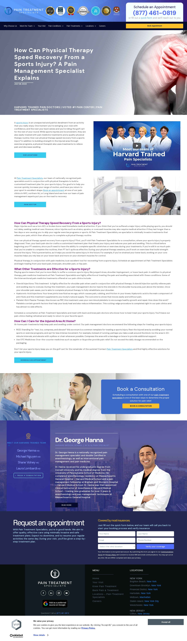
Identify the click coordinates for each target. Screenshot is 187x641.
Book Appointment (154, 26)
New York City (144, 601)
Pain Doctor (30, 204)
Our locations (30, 155)
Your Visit (42, 26)
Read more (66, 505)
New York (136, 578)
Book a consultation (141, 406)
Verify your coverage (155, 546)
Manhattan (140, 597)
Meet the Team (26, 26)
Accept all (165, 622)
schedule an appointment (33, 360)
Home (95, 578)
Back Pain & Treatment (105, 590)
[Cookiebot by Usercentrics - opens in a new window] (16, 636)
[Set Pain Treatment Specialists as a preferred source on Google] (55, 607)
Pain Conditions (54, 26)
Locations (90, 26)
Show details (39, 635)
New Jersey (137, 610)
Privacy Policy (111, 555)
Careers (102, 26)
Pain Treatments (73, 26)
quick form (146, 17)
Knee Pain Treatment (104, 586)
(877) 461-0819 (62, 613)
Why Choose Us (10, 26)
